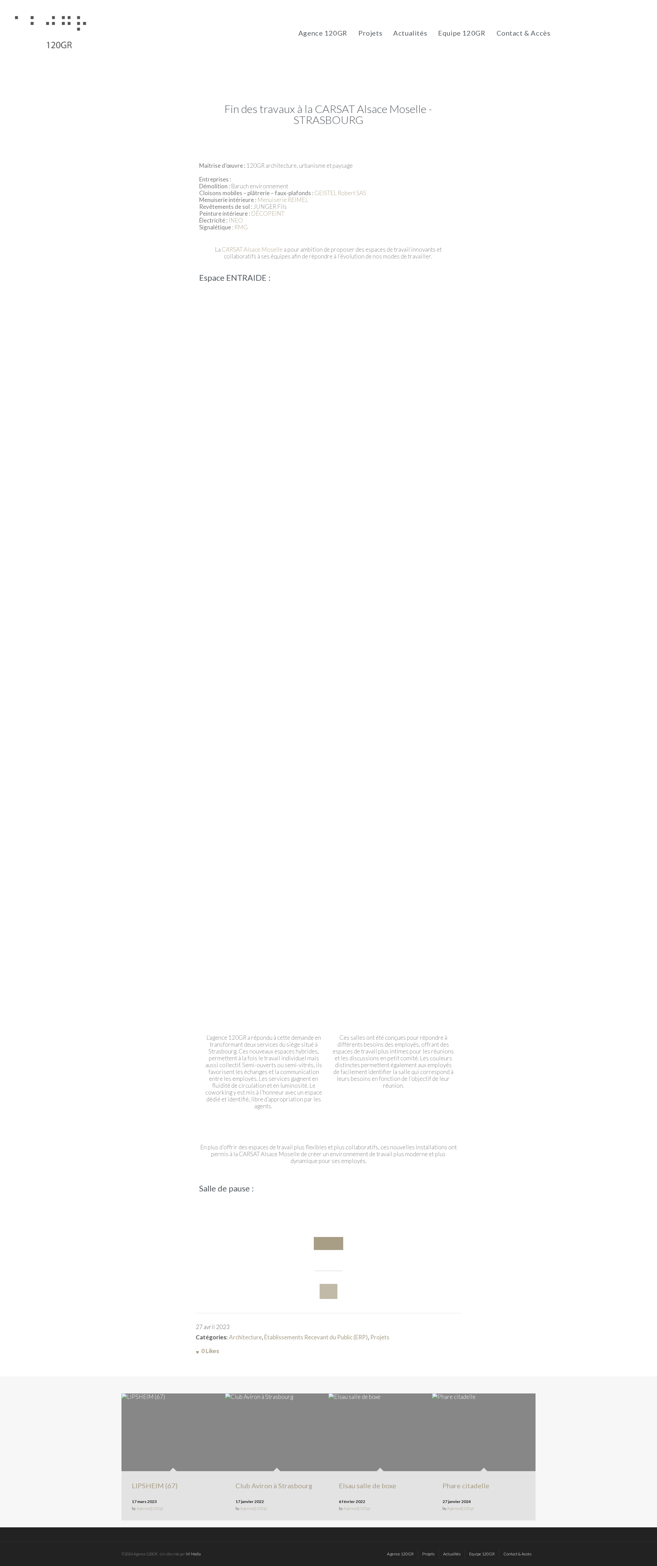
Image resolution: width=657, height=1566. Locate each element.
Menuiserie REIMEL (282, 199)
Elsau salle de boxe (367, 1485)
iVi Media (193, 1554)
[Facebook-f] (566, 33)
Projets (370, 33)
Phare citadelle (465, 1485)
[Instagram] (580, 33)
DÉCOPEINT (267, 213)
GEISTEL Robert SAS (340, 193)
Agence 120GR (322, 33)
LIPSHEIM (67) (155, 1485)
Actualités (410, 33)
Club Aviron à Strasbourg (273, 1485)
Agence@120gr (150, 1508)
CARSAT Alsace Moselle (252, 249)
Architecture (245, 1337)
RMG (241, 227)
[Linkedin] (594, 33)
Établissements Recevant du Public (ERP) (316, 1337)
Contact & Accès (524, 33)
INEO (236, 220)
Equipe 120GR (461, 33)
